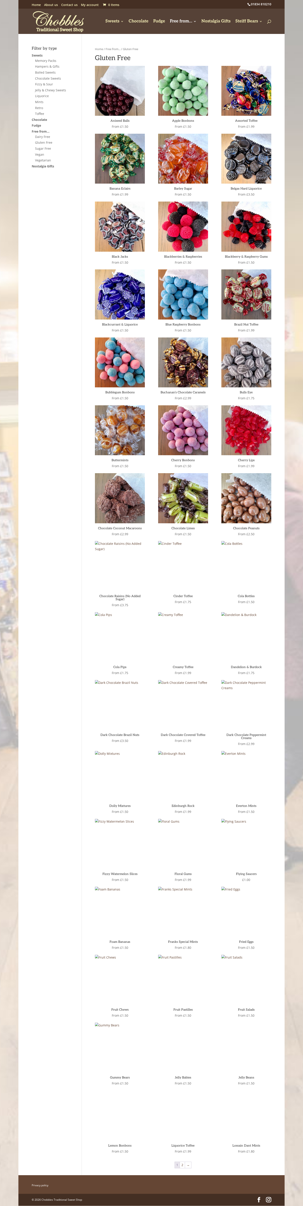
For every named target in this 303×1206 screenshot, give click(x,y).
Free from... (113, 49)
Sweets (112, 22)
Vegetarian (43, 160)
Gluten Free (43, 142)
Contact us (69, 5)
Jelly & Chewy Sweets (50, 90)
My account (90, 5)
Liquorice (42, 96)
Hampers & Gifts (47, 66)
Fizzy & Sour (44, 84)
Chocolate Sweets (48, 78)
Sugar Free (43, 148)
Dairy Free (42, 137)
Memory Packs (45, 61)
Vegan (39, 154)
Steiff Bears (246, 22)
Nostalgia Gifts (215, 22)
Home (36, 5)
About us (51, 5)
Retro (39, 108)
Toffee (39, 114)
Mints (39, 102)
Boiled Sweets (45, 72)
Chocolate (138, 22)
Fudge (159, 22)
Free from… (181, 22)
